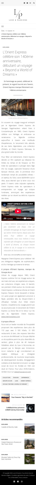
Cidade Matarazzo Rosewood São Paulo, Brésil (11, 443)
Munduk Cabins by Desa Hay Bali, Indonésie (10, 458)
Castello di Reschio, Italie (9, 427)
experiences (25, 377)
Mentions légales (6, 475)
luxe (16, 381)
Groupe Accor (7, 381)
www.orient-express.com (10, 317)
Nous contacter (23, 477)
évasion (16, 377)
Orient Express (26, 381)
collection (6, 377)
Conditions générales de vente (20, 475)
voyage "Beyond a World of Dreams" (15, 384)
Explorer (6, 47)
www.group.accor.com (22, 372)
